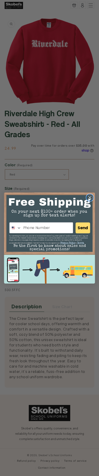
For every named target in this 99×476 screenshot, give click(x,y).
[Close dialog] (89, 197)
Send (83, 228)
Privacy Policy (68, 242)
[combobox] (15, 227)
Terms (80, 242)
